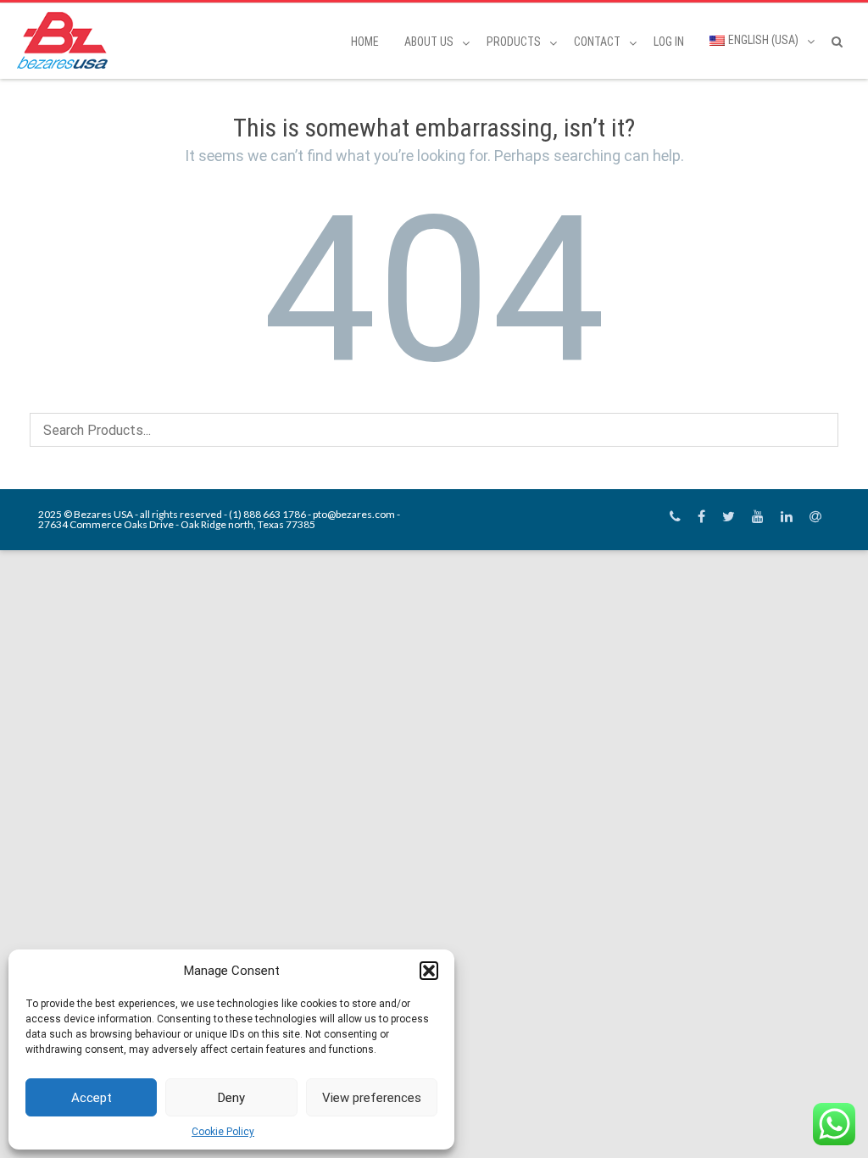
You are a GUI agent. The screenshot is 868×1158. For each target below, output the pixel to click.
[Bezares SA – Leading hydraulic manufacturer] (66, 40)
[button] (428, 970)
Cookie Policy (223, 1132)
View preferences (371, 1097)
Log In (669, 41)
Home (365, 41)
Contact (597, 41)
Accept (91, 1097)
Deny (231, 1097)
